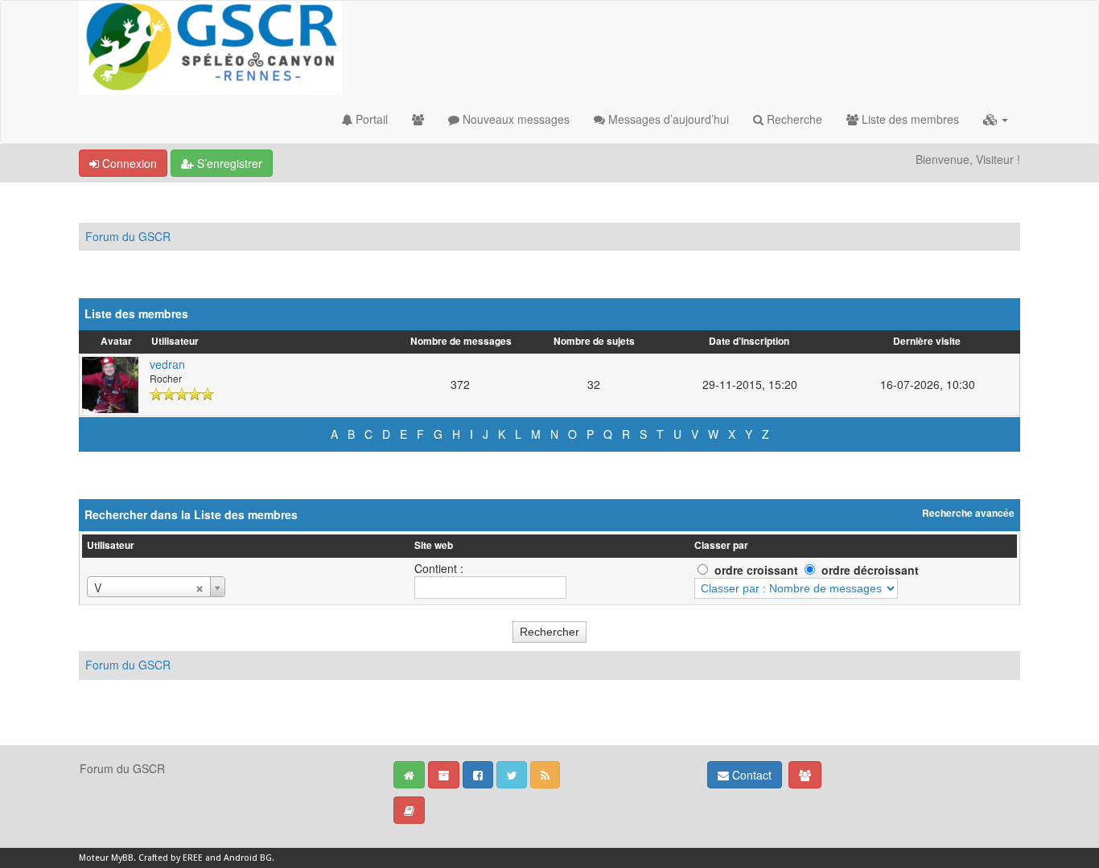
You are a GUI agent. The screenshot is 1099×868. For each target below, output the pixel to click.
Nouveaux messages (514, 119)
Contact (750, 775)
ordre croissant (756, 570)
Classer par (721, 545)
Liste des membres (908, 119)
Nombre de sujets (594, 341)
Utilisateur (175, 341)
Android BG (248, 858)
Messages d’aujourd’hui (667, 119)
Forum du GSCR (128, 236)
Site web (433, 545)
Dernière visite (927, 341)
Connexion (128, 163)
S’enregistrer (228, 163)
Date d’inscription (749, 341)
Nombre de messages (461, 341)
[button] (995, 119)
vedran (167, 364)
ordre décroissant (870, 570)
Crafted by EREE (170, 858)
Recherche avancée (968, 513)
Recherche (793, 119)
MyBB (122, 858)
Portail (370, 119)
